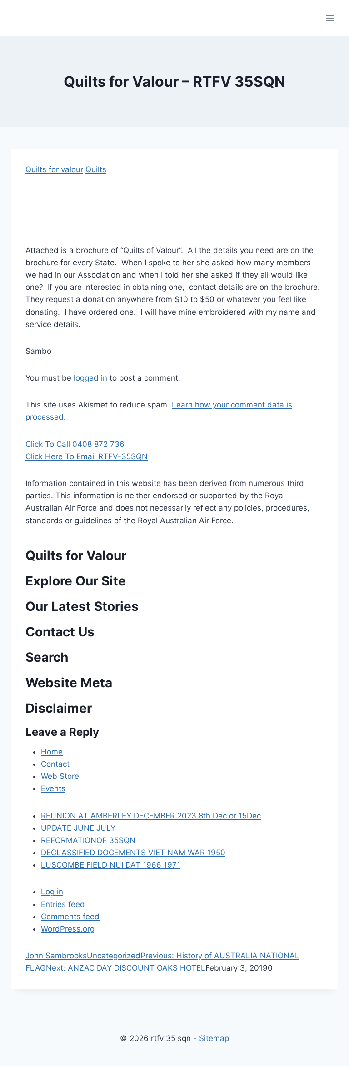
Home (52, 751)
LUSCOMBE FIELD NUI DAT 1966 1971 (110, 864)
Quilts (95, 169)
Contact (55, 764)
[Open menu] (329, 18)
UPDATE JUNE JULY (78, 828)
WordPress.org (68, 928)
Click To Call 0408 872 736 (75, 444)
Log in (52, 891)
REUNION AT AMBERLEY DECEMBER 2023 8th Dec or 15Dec (151, 815)
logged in (90, 377)
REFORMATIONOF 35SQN (88, 840)
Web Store (60, 776)
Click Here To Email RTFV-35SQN (86, 456)
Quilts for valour (54, 169)
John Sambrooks (56, 955)
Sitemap (214, 1038)
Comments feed (70, 916)
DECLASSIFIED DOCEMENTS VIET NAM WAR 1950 (133, 852)
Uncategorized (113, 955)
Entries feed (63, 904)
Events (53, 788)
